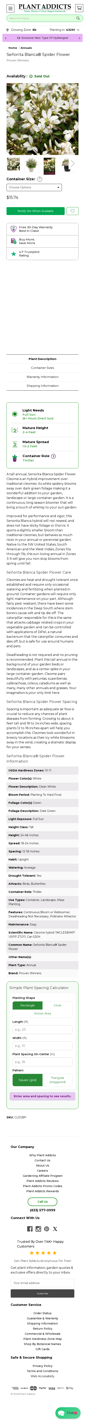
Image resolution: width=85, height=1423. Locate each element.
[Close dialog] (77, 691)
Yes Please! (42, 721)
